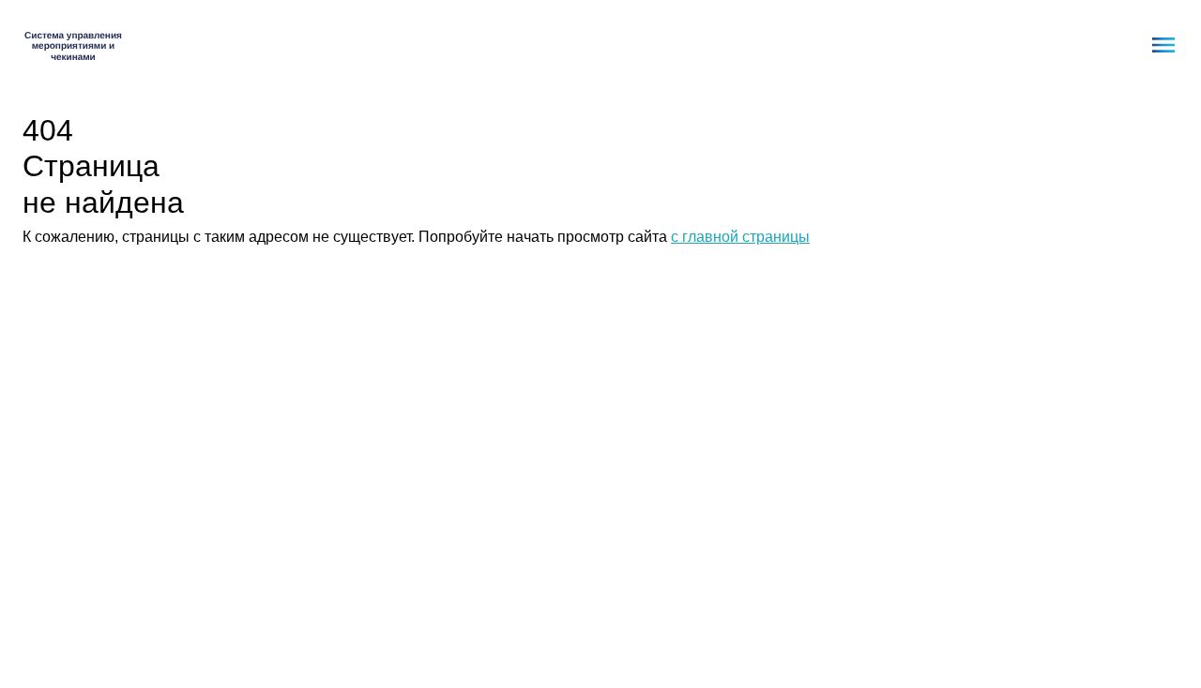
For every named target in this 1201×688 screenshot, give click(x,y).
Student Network (74, 44)
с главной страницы (740, 237)
